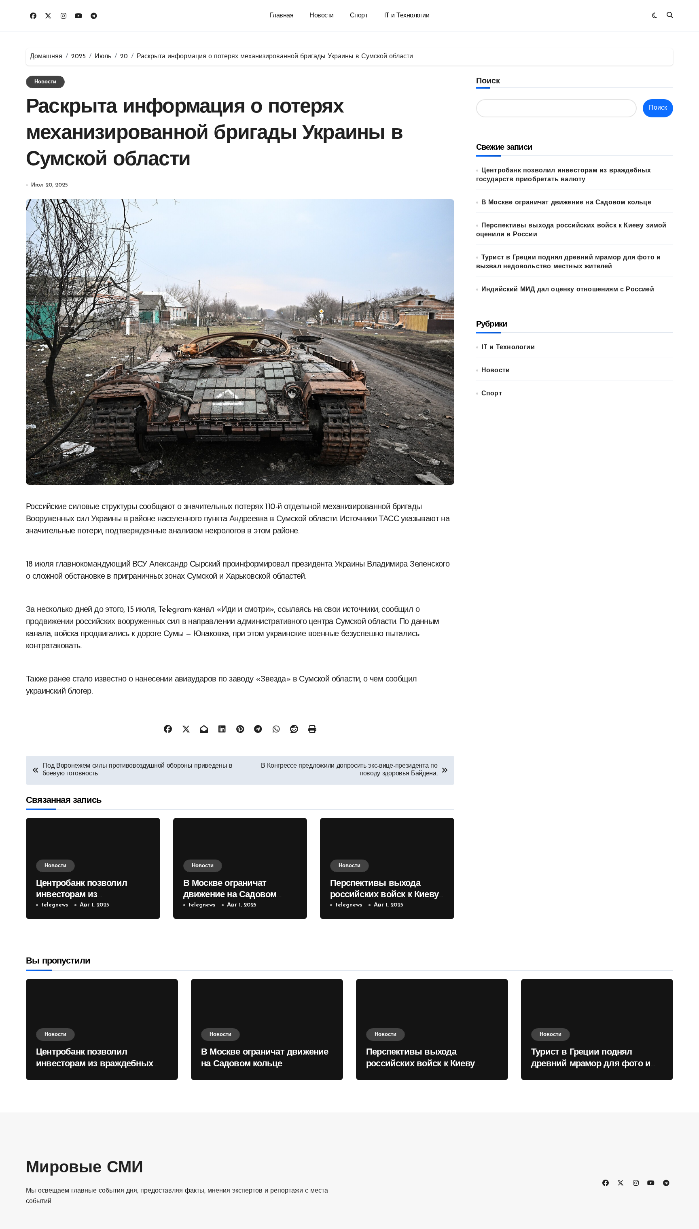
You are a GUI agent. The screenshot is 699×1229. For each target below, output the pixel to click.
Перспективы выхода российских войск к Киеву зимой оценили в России (384, 895)
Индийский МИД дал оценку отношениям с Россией (567, 290)
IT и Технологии (407, 16)
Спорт (359, 16)
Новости (321, 16)
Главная (282, 16)
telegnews (54, 905)
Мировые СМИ (84, 1168)
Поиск (488, 81)
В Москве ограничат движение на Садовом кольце (230, 895)
